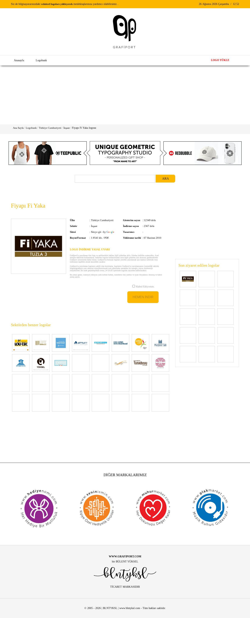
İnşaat (66, 127)
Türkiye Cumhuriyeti (50, 127)
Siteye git (96, 231)
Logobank (31, 127)
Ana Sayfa (18, 127)
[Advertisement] (125, 95)
